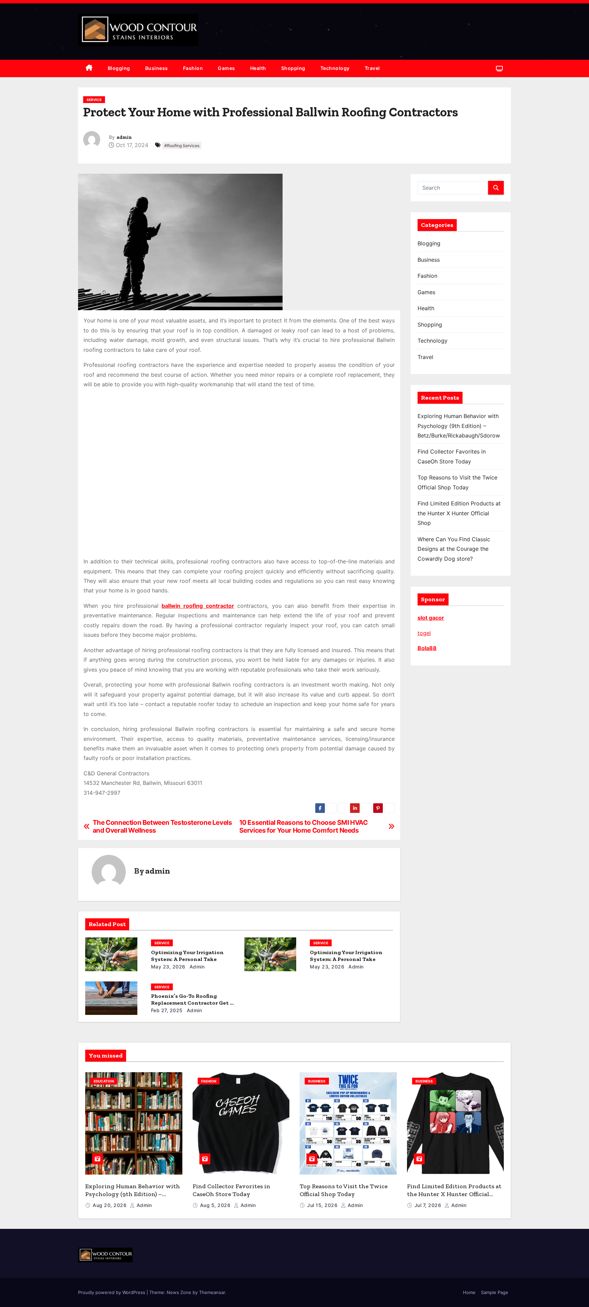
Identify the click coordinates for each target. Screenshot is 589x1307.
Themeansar (212, 1292)
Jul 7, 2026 (428, 1205)
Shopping (293, 68)
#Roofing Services (181, 145)
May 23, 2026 (168, 967)
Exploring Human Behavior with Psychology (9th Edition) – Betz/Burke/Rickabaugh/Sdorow (459, 426)
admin (124, 137)
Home (469, 1292)
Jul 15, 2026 (323, 1205)
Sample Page (494, 1292)
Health (258, 68)
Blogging (119, 68)
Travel (372, 68)
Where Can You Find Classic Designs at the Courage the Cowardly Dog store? (454, 549)
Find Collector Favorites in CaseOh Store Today (231, 1190)
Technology (335, 68)
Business (156, 68)
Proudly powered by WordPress (112, 1292)
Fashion (193, 68)
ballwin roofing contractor (198, 605)
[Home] (89, 68)
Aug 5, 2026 (216, 1205)
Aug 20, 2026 (110, 1205)
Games (226, 68)
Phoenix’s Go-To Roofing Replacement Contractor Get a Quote (192, 1003)
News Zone (179, 1292)
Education (104, 1081)
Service (94, 100)
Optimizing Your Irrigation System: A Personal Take (187, 955)
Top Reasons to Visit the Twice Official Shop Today (344, 1190)
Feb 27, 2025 (167, 1010)
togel (424, 633)
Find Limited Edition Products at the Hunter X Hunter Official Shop (459, 513)
